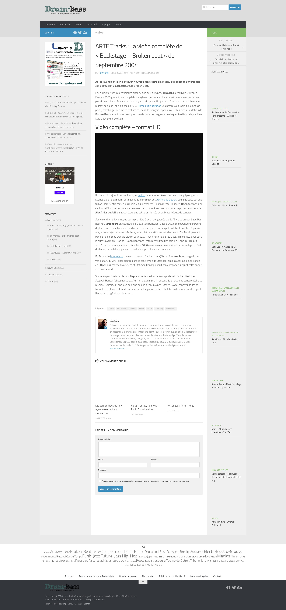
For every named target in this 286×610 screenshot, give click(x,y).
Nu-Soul (56, 560)
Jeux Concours (182, 556)
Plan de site (147, 576)
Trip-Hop (211, 560)
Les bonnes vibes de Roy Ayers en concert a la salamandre (108, 409)
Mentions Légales (199, 576)
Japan (150, 556)
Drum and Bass (155, 552)
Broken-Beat (122, 308)
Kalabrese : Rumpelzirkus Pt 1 (225, 205)
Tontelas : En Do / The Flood (225, 294)
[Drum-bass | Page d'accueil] (65, 10)
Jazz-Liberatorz (165, 557)
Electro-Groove (229, 551)
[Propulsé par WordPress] (65, 604)
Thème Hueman (83, 604)
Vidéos (78, 24)
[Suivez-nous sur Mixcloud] (84, 32)
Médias (149, 308)
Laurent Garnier (198, 557)
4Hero (141, 195)
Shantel (147, 561)
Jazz (156, 556)
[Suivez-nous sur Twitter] (80, 32)
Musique (49, 24)
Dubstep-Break (177, 552)
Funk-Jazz (91, 555)
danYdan (104, 73)
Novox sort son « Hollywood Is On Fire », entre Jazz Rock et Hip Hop (226, 477)
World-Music (154, 564)
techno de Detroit (167, 199)
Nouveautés (92, 24)
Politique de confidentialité (172, 576)
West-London (171, 308)
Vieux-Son (234, 560)
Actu (53, 552)
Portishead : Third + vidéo (180, 405)
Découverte (195, 552)
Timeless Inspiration (150, 105)
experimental (49, 556)
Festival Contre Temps (69, 556)
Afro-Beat (63, 552)
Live (207, 556)
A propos (106, 24)
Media (141, 308)
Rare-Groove (113, 560)
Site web (102, 470)
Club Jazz (96, 551)
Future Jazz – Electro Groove (63, 252)
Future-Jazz (111, 555)
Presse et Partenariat (89, 560)
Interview (132, 308)
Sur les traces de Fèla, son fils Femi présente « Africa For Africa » (225, 115)
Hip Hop (53, 259)
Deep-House (134, 551)
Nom (101, 459)
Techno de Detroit (177, 560)
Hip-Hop (129, 555)
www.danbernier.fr (118, 348)
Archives (111, 308)
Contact (119, 24)
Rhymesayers (130, 561)
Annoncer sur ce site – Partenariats (96, 576)
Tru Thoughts (222, 561)
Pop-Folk (71, 561)
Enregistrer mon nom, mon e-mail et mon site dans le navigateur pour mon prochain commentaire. (145, 481)
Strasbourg (159, 308)
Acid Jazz (47, 552)
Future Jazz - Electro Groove (224, 202)
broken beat (116, 256)
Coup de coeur (113, 551)
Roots (140, 561)
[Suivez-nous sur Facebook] (75, 32)
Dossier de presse (127, 576)
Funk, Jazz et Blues (58, 246)
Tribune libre (65, 24)
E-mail (154, 459)
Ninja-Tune (238, 556)
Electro (210, 551)
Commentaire (105, 439)
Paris (64, 560)
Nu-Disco (46, 561)
